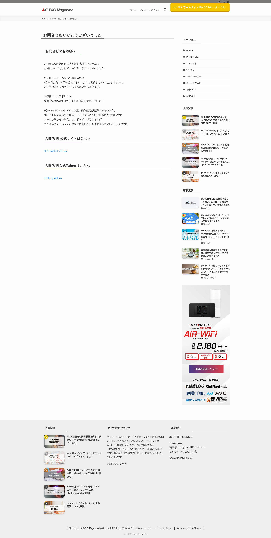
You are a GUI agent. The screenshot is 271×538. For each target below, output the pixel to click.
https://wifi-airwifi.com (56, 151)
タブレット (191, 63)
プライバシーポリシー (145, 528)
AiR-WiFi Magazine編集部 (92, 528)
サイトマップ (182, 528)
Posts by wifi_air (53, 178)
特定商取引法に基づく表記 (119, 528)
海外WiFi (190, 96)
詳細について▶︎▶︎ (117, 463)
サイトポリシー (166, 528)
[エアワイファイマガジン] (58, 10)
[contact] (228, 1)
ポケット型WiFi (193, 82)
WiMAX (189, 50)
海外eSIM (190, 89)
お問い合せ (197, 528)
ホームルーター (193, 76)
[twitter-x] (219, 1)
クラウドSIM (192, 56)
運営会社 (73, 528)
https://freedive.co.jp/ (180, 458)
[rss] (223, 1)
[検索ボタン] (165, 9)
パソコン (190, 69)
